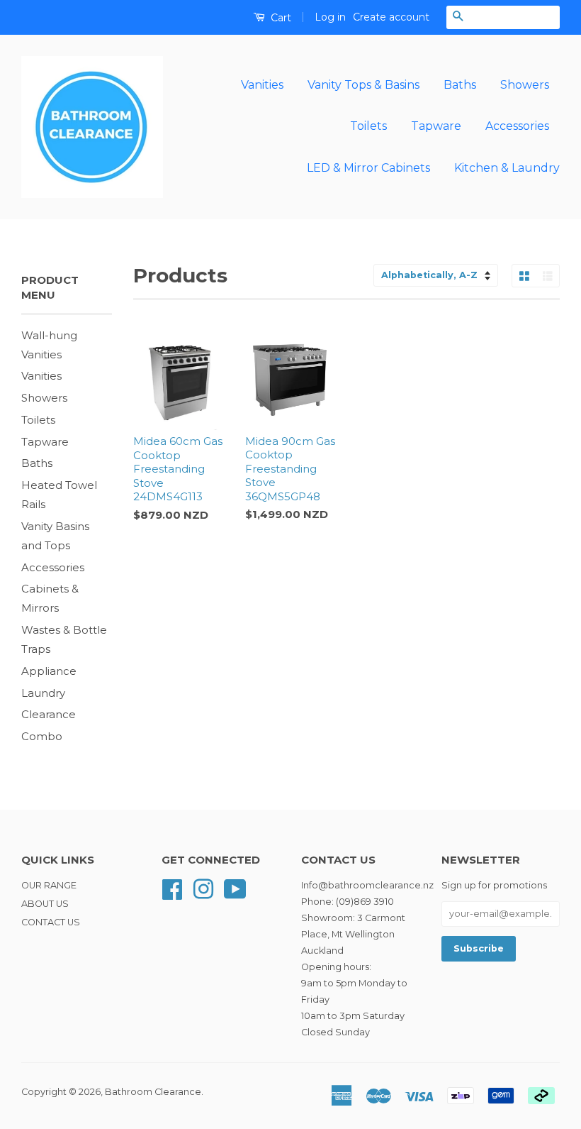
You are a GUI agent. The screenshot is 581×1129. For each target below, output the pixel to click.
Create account (391, 17)
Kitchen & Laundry (507, 168)
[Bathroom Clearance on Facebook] (172, 888)
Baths (460, 85)
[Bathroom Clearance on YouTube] (235, 888)
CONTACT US (50, 922)
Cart (279, 17)
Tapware (436, 126)
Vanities (262, 85)
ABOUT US (45, 903)
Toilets (368, 126)
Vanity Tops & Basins (363, 85)
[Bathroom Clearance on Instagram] (203, 888)
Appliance (49, 671)
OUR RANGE (49, 885)
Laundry (43, 693)
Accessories (517, 126)
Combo (41, 736)
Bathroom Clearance (153, 1091)
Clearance (48, 714)
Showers (524, 85)
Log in (330, 17)
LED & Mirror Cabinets (368, 168)
